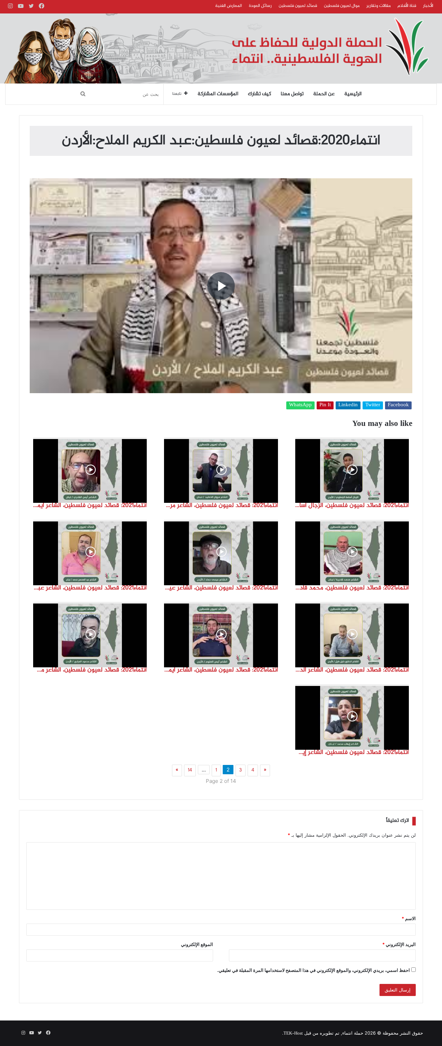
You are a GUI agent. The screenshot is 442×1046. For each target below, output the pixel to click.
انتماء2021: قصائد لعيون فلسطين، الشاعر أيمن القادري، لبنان (90, 505)
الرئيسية (353, 94)
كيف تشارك (259, 94)
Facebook (398, 405)
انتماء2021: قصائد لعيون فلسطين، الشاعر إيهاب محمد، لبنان (352, 752)
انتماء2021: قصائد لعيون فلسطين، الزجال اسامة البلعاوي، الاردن (352, 505)
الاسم (409, 918)
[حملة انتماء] (221, 48)
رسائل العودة (260, 6)
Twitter (372, 405)
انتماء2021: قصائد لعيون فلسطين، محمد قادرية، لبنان (352, 588)
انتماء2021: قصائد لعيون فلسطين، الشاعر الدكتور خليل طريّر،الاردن (352, 670)
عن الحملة (324, 94)
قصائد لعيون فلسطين (298, 6)
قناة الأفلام (406, 6)
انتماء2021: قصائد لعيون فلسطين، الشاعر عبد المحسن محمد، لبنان (90, 588)
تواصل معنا (292, 94)
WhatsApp (300, 405)
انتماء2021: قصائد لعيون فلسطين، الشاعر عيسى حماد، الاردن (221, 588)
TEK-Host (293, 1033)
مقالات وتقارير (378, 6)
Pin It (325, 405)
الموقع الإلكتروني (197, 944)
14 (190, 770)
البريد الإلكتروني (399, 944)
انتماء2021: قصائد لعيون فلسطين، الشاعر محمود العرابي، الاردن (90, 670)
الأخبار (428, 6)
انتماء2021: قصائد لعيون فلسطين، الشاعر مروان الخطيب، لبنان (221, 505)
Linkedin (348, 405)
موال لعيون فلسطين (341, 6)
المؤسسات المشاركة (218, 94)
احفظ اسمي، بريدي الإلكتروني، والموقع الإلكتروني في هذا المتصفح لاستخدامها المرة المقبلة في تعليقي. (313, 970)
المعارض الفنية (228, 6)
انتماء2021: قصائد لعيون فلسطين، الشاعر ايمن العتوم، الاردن (221, 670)
